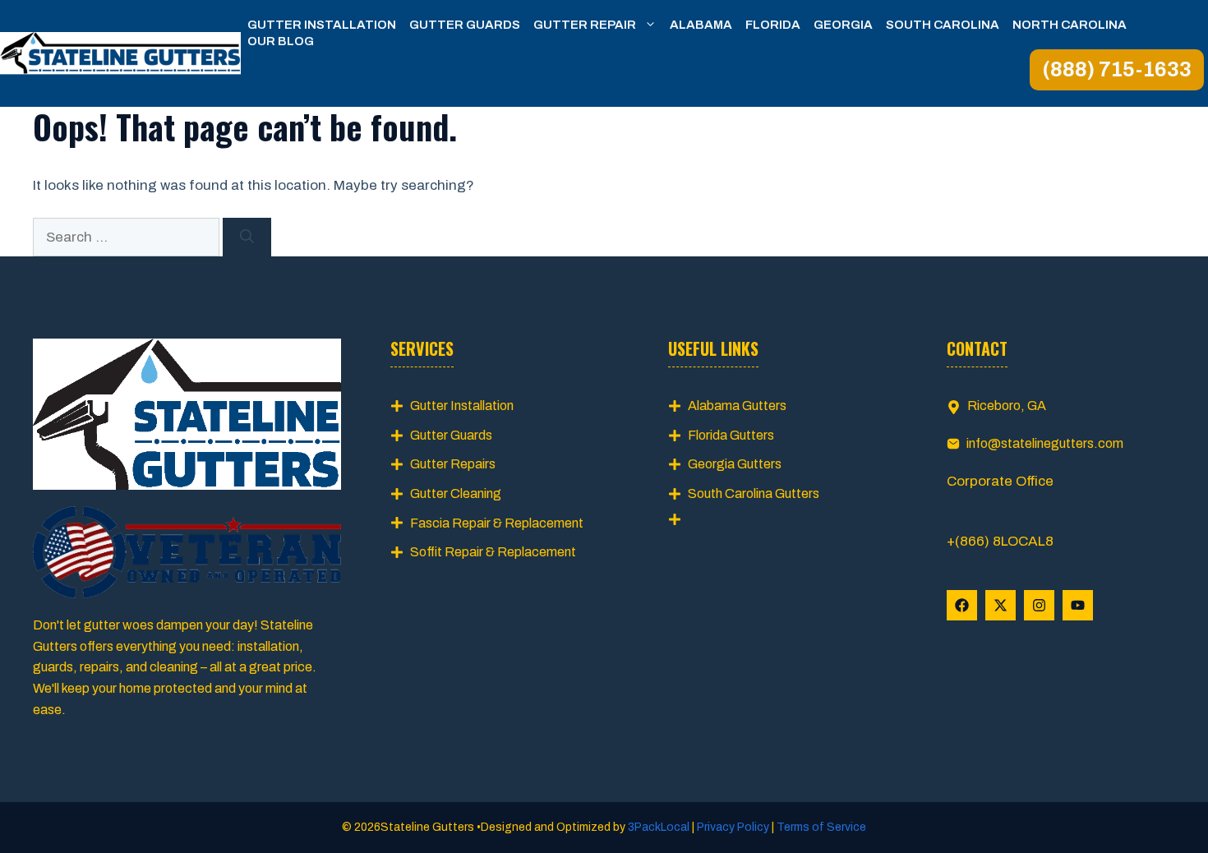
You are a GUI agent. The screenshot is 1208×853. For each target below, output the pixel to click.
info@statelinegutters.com (1044, 443)
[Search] (247, 237)
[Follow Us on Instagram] (1039, 605)
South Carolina (942, 24)
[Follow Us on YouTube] (1078, 605)
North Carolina (1069, 24)
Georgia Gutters (735, 464)
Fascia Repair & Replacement (496, 523)
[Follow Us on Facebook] (962, 605)
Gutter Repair (584, 24)
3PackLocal (660, 827)
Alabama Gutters (737, 406)
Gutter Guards (464, 24)
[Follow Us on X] (1000, 605)
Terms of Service (820, 827)
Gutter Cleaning (455, 493)
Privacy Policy (733, 827)
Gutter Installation (321, 24)
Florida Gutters (731, 435)
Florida (772, 24)
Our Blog (280, 41)
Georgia (843, 24)
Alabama (701, 24)
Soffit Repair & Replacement (493, 552)
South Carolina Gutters (753, 493)
